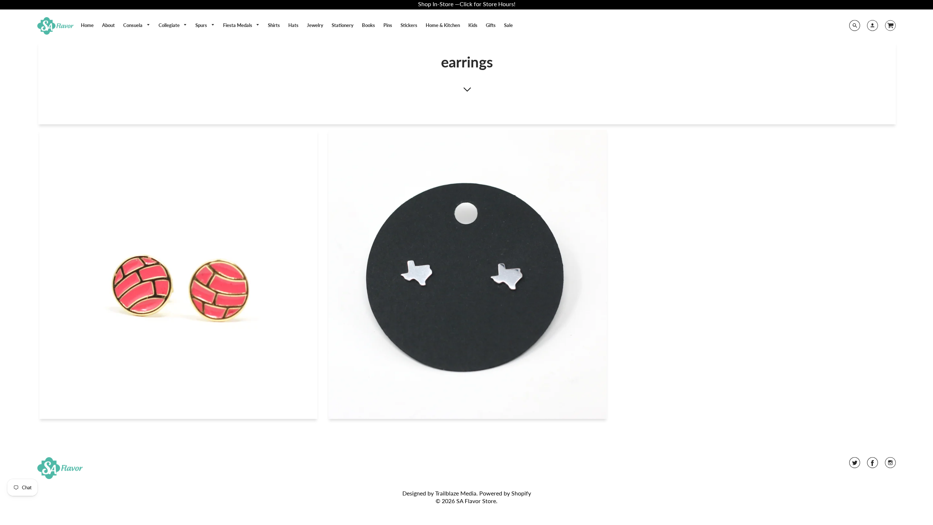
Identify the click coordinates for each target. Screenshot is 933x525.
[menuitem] (87, 25)
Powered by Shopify (505, 493)
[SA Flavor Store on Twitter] (854, 465)
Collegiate (170, 25)
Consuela (133, 25)
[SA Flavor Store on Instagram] (890, 465)
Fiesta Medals (238, 25)
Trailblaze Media (455, 493)
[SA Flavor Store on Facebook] (872, 465)
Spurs (201, 25)
